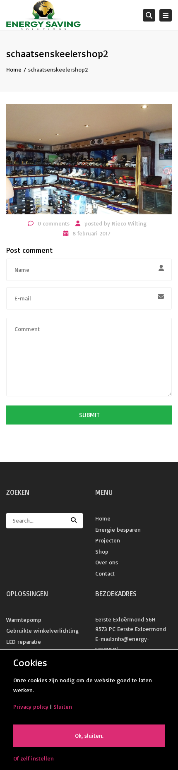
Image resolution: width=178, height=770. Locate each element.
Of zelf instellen (33, 758)
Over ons (106, 562)
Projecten (107, 540)
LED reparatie (23, 641)
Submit (89, 415)
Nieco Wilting (129, 223)
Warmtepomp (23, 619)
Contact (105, 573)
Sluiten (62, 706)
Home (14, 69)
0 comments (54, 223)
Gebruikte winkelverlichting (42, 630)
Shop (101, 551)
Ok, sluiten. (89, 735)
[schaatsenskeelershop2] (89, 158)
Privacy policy (30, 706)
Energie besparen (118, 529)
